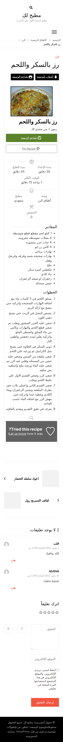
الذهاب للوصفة (45, 77)
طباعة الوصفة (20, 77)
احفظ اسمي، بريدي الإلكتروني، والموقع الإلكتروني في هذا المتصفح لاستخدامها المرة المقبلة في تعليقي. (45, 679)
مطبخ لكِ (31, 15)
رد (12, 560)
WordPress (23, 731)
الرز (57, 57)
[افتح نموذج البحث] (31, 7)
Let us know (17, 433)
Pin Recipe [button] (29, 148)
